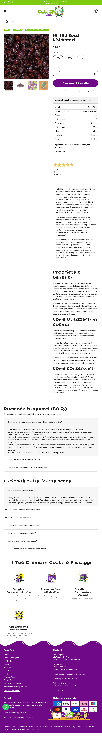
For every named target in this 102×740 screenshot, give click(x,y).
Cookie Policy (9, 680)
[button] (95, 11)
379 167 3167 (70, 678)
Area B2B (8, 667)
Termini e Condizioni (12, 690)
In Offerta (8, 661)
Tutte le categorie (11, 657)
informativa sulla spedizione (54, 452)
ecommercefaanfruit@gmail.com (72, 674)
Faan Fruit (35, 729)
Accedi (7, 717)
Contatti (7, 670)
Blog (6, 673)
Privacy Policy (10, 677)
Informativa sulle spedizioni (15, 686)
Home (7, 30)
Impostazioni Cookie (12, 683)
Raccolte (17, 30)
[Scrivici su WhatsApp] (5, 707)
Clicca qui (8, 712)
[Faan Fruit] (51, 11)
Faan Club (8, 664)
